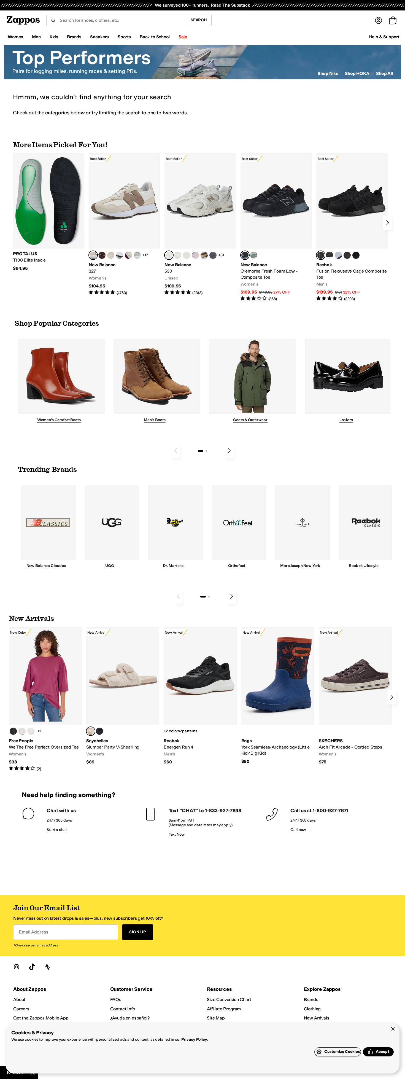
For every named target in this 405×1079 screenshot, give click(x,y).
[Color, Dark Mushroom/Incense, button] (204, 255)
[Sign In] (378, 20)
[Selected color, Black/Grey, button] (245, 255)
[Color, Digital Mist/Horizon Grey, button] (119, 255)
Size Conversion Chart (229, 999)
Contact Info (122, 1008)
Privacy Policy (194, 1039)
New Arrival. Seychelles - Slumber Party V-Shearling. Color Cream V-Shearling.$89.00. (122, 696)
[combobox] (116, 20)
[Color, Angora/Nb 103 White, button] (137, 255)
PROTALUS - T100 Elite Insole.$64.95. (48, 212)
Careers (21, 1008)
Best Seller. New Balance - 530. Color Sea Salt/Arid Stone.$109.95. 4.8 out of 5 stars (200, 224)
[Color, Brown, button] (329, 255)
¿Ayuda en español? (130, 1018)
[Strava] (47, 967)
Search (199, 20)
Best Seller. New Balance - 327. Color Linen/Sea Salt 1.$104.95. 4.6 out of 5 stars (124, 224)
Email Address (33, 932)
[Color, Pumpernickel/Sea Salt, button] (102, 255)
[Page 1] (200, 451)
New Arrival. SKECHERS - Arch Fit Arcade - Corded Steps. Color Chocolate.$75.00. (355, 696)
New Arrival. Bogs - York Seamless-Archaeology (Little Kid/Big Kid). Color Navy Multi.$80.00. (277, 695)
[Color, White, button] (30, 731)
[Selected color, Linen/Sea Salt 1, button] (93, 255)
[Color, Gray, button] (338, 255)
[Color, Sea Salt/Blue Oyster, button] (177, 255)
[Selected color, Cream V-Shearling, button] (90, 731)
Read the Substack (230, 5)
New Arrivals (316, 1018)
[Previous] (175, 450)
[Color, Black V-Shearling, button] (99, 731)
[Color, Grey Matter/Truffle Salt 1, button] (186, 255)
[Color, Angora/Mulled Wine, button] (128, 255)
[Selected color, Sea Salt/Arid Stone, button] (168, 255)
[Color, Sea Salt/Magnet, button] (213, 255)
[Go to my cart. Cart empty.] (392, 20)
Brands (311, 999)
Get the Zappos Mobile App (41, 1018)
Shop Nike (328, 73)
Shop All (384, 73)
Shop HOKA (357, 73)
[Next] (387, 223)
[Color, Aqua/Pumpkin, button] (253, 255)
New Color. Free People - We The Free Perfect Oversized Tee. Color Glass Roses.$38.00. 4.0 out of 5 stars (45, 699)
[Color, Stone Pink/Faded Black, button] (195, 255)
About (19, 999)
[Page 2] (206, 451)
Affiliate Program (224, 1008)
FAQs (115, 999)
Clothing (312, 1008)
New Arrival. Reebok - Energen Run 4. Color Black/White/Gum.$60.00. (200, 696)
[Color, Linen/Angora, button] (110, 255)
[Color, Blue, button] (347, 255)
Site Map (216, 1018)
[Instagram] (16, 967)
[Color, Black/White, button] (356, 255)
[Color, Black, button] (13, 731)
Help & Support (384, 36)
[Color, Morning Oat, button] (22, 731)
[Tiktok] (32, 967)
